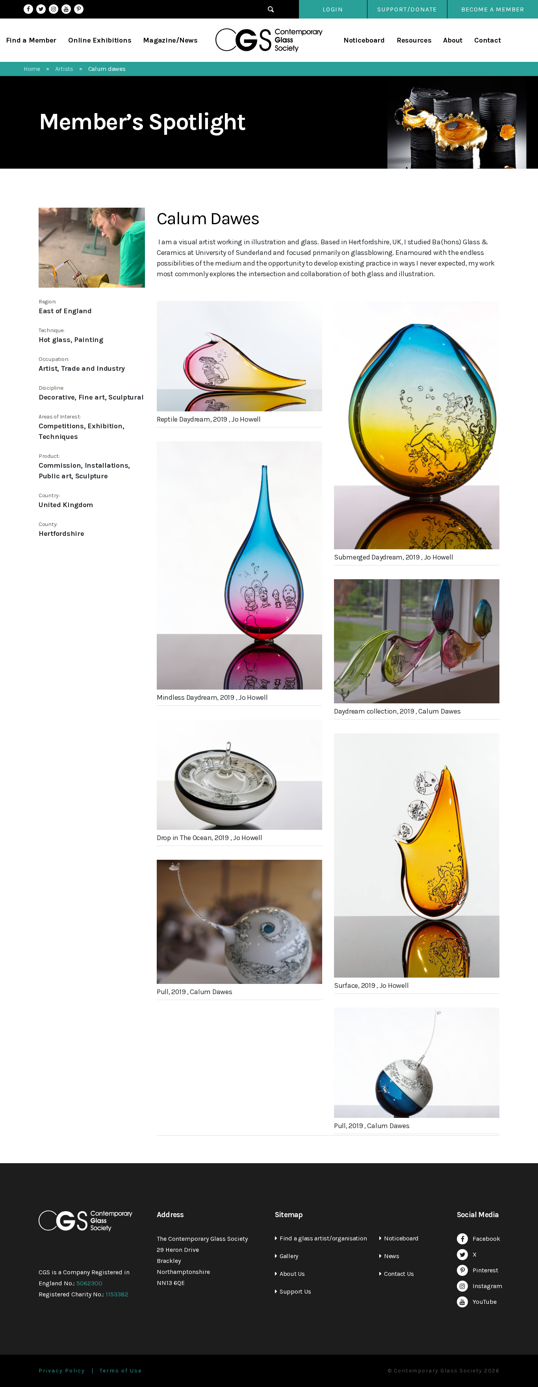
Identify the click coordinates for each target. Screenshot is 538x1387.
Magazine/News (170, 40)
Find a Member (31, 40)
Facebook (28, 9)
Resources (414, 40)
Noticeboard (364, 40)
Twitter (41, 9)
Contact (487, 40)
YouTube (66, 9)
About (452, 40)
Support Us (295, 1291)
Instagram (53, 9)
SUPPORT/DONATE (407, 9)
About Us (292, 1273)
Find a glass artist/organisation (323, 1238)
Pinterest (78, 9)
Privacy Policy (62, 1371)
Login (333, 9)
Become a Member (492, 9)
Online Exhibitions (99, 40)
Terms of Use (121, 1371)
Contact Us (399, 1273)
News (391, 1256)
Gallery (289, 1256)
